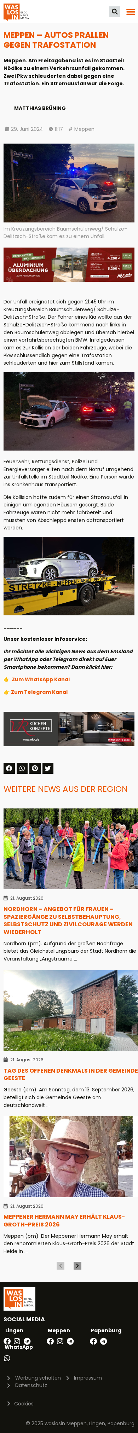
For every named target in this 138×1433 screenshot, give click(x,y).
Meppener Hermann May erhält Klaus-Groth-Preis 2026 (64, 1221)
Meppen (84, 129)
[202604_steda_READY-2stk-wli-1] (69, 280)
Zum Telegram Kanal (39, 692)
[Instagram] (17, 1341)
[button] (114, 11)
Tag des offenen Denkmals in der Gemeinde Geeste (71, 1075)
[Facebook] (7, 1341)
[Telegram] (26, 1341)
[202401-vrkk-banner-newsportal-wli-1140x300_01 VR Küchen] (69, 744)
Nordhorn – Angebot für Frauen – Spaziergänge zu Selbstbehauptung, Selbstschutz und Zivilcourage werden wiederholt (68, 920)
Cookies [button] (24, 1403)
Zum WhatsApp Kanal (41, 679)
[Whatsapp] (7, 1358)
